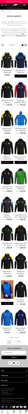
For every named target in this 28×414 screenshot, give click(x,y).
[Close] (26, 1)
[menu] (2, 5)
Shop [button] (2, 371)
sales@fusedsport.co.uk (21, 36)
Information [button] (4, 375)
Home (2, 11)
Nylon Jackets (8, 11)
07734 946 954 (4, 392)
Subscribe (14, 357)
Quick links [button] (4, 380)
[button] (6, 5)
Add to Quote (20, 76)
